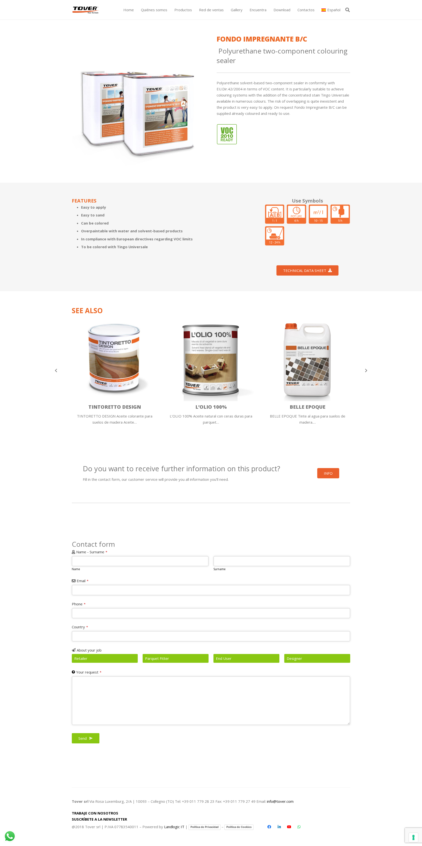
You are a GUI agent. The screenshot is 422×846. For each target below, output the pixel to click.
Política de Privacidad (204, 827)
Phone (78, 603)
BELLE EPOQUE (211, 407)
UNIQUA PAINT (307, 407)
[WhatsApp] (299, 827)
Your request (88, 672)
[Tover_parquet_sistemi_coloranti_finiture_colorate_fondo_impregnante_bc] (139, 101)
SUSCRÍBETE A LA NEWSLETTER (99, 819)
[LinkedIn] (279, 827)
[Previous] (56, 370)
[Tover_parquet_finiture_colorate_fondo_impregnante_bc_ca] (275, 236)
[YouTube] (289, 827)
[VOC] (227, 134)
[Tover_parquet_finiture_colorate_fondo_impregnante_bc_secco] (340, 214)
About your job (89, 650)
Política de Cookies (239, 827)
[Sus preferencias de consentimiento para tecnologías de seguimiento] (413, 837)
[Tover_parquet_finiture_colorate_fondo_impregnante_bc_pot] (296, 214)
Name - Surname (91, 551)
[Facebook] (269, 827)
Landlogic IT (174, 826)
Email (82, 580)
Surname (219, 569)
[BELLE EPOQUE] (211, 358)
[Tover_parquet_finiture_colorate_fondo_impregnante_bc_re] (318, 214)
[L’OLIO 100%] (114, 358)
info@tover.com (280, 801)
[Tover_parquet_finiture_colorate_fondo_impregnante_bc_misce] (275, 214)
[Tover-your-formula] (86, 10)
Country (80, 626)
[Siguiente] (365, 370)
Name (76, 569)
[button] (194, 10)
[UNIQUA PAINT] (307, 358)
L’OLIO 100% (114, 407)
